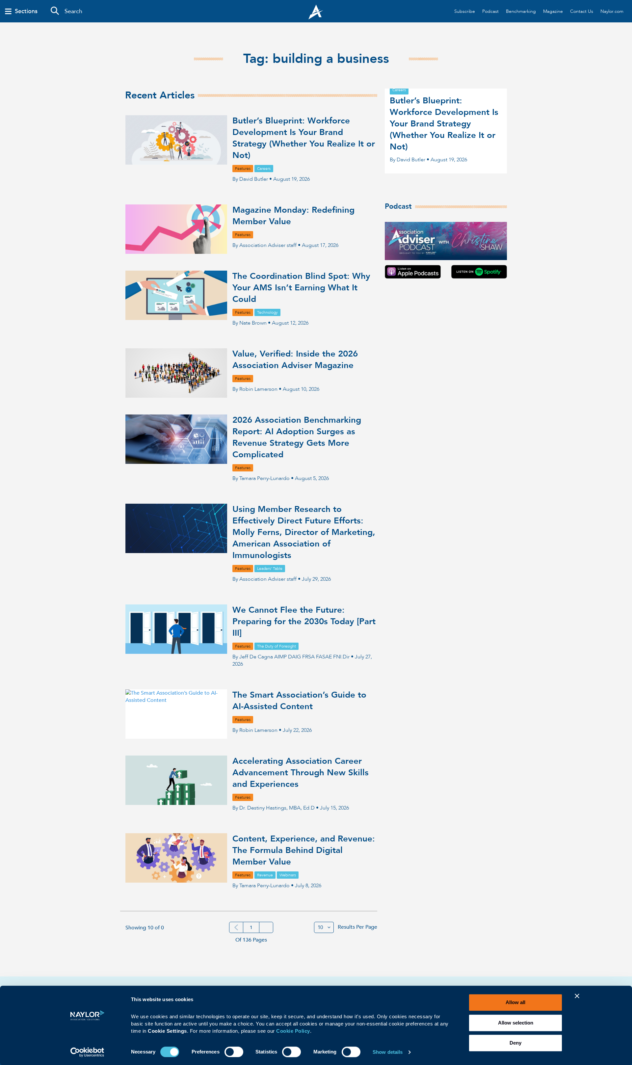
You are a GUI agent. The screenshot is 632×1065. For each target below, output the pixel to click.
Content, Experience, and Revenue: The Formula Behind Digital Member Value (303, 850)
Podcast (490, 11)
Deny (515, 1043)
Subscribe (464, 11)
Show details (388, 1052)
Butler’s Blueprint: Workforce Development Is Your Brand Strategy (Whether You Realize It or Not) (303, 138)
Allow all (515, 1002)
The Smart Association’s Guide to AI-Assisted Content (299, 700)
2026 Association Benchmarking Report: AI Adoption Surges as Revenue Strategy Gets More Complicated (296, 437)
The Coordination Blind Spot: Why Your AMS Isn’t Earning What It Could (301, 287)
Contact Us (581, 11)
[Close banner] (577, 1000)
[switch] (233, 1051)
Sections (26, 11)
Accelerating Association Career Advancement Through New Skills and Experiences (300, 772)
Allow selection (515, 1022)
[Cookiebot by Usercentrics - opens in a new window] (87, 1052)
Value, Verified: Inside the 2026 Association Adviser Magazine (295, 359)
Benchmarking (521, 11)
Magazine (553, 11)
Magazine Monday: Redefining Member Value (293, 215)
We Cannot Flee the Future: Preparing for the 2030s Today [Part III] (304, 621)
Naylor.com (611, 11)
